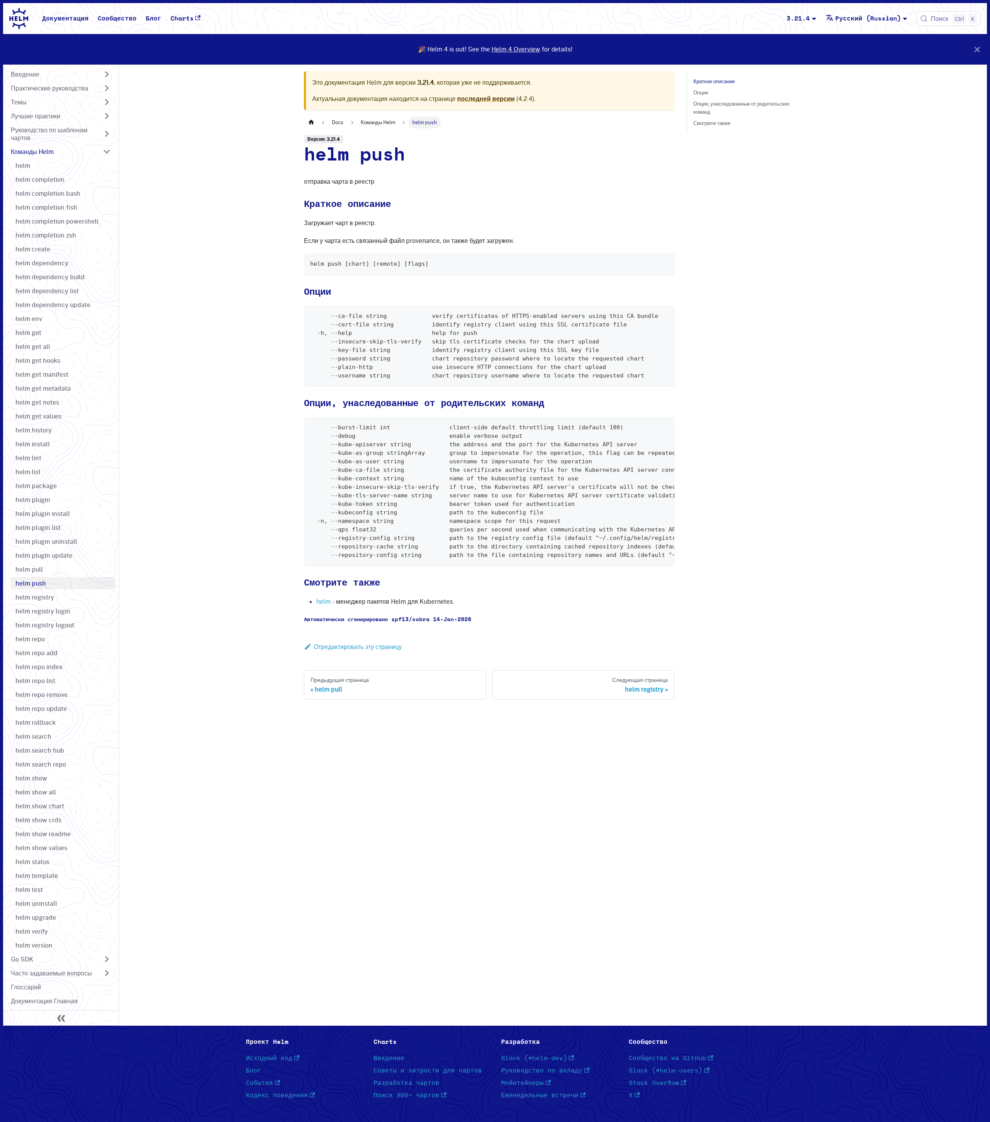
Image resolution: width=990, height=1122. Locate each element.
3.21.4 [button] (798, 18)
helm (323, 601)
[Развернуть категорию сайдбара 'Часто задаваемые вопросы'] (106, 973)
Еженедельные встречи (540, 1095)
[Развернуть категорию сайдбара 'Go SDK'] (106, 959)
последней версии (486, 98)
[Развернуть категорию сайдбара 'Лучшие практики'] (106, 116)
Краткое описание (714, 81)
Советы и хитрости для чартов (428, 1070)
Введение (389, 1058)
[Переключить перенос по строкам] (650, 426)
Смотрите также (712, 123)
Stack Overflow (654, 1083)
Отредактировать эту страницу (358, 647)
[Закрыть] (977, 49)
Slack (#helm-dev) (534, 1058)
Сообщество (117, 18)
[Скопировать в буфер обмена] (665, 262)
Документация (65, 18)
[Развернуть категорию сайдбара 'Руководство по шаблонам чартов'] (106, 134)
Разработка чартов (406, 1083)
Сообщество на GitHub (667, 1058)
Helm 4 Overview (516, 49)
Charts (182, 18)
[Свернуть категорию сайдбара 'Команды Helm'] (106, 151)
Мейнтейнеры (522, 1083)
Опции (700, 92)
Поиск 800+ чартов (406, 1095)
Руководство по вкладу (541, 1070)
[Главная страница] (311, 122)
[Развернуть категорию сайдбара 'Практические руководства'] (106, 88)
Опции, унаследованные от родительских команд (741, 108)
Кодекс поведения (277, 1095)
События (259, 1083)
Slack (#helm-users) (665, 1070)
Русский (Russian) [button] (868, 18)
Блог (153, 18)
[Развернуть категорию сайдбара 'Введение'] (106, 74)
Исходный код (269, 1058)
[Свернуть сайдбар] (61, 1018)
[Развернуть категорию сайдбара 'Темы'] (106, 102)
